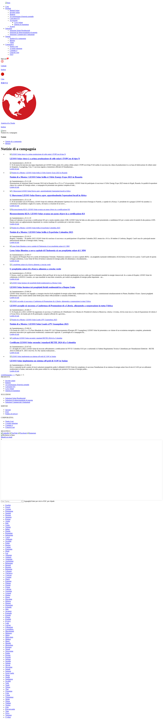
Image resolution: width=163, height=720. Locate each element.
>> (14, 375)
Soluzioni (8, 28)
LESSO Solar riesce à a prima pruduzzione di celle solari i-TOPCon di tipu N (45, 158)
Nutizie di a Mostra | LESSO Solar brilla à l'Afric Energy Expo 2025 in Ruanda (46, 177)
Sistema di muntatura (21, 24)
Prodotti (8, 8)
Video (12, 42)
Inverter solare (15, 12)
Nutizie (7, 36)
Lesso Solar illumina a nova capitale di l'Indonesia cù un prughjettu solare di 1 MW (48, 250)
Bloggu (12, 40)
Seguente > (9, 375)
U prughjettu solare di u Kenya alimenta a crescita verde (35, 269)
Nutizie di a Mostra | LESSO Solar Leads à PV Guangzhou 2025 (39, 324)
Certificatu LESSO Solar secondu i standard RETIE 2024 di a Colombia (43, 342)
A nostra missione (16, 48)
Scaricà (12, 26)
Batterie (12, 14)
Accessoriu (14, 20)
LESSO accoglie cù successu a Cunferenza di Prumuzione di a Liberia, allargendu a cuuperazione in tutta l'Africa (61, 306)
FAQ (11, 54)
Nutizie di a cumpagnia (18, 38)
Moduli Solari (14, 10)
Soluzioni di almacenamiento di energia (23, 32)
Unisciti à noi (14, 52)
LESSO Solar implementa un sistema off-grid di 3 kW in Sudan (39, 361)
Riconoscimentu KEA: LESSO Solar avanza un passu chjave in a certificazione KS (47, 214)
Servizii (8, 410)
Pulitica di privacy (11, 414)
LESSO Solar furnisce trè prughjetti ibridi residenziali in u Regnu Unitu (42, 287)
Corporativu (9, 44)
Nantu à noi (14, 46)
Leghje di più (14, 169)
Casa (7, 6)
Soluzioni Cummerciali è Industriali (22, 34)
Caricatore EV (15, 18)
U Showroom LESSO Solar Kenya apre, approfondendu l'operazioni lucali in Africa (48, 195)
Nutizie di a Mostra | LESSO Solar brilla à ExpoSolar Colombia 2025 (41, 232)
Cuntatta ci (13, 50)
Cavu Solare (18, 22)
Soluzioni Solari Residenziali (20, 30)
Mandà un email (6, 437)
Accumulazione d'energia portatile (22, 16)
